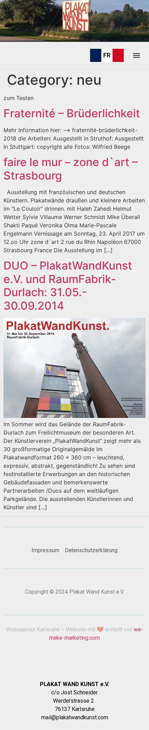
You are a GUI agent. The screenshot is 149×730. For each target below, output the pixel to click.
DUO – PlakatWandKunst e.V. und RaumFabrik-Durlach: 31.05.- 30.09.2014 (67, 285)
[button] (136, 55)
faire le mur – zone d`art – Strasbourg (70, 168)
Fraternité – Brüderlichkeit (71, 113)
